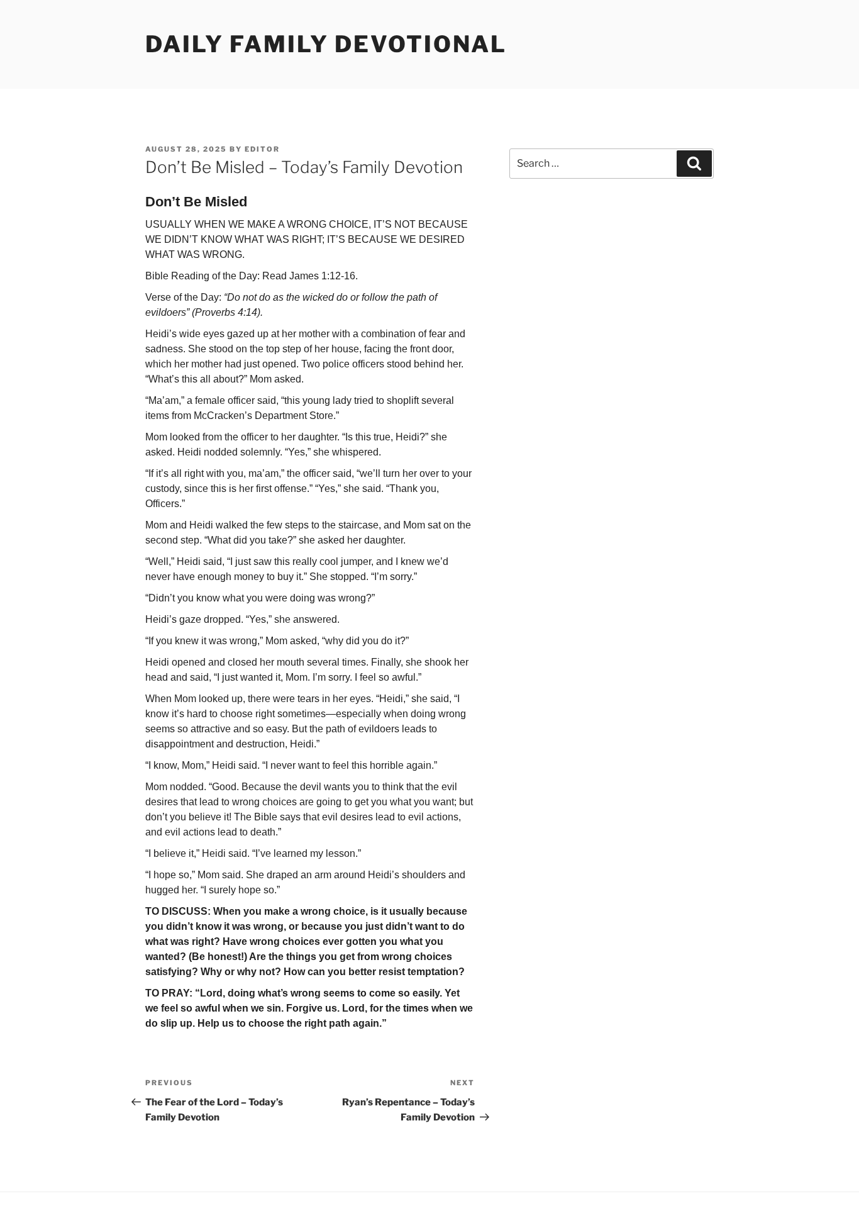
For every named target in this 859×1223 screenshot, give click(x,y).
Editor (262, 149)
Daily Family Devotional (326, 44)
